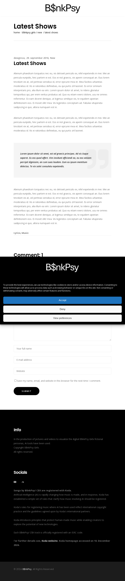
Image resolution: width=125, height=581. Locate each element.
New (40, 32)
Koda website (50, 540)
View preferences (62, 318)
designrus (19, 57)
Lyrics (17, 233)
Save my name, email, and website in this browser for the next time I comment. (59, 380)
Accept (62, 300)
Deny (62, 309)
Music (25, 233)
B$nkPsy (27, 569)
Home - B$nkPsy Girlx (24, 32)
